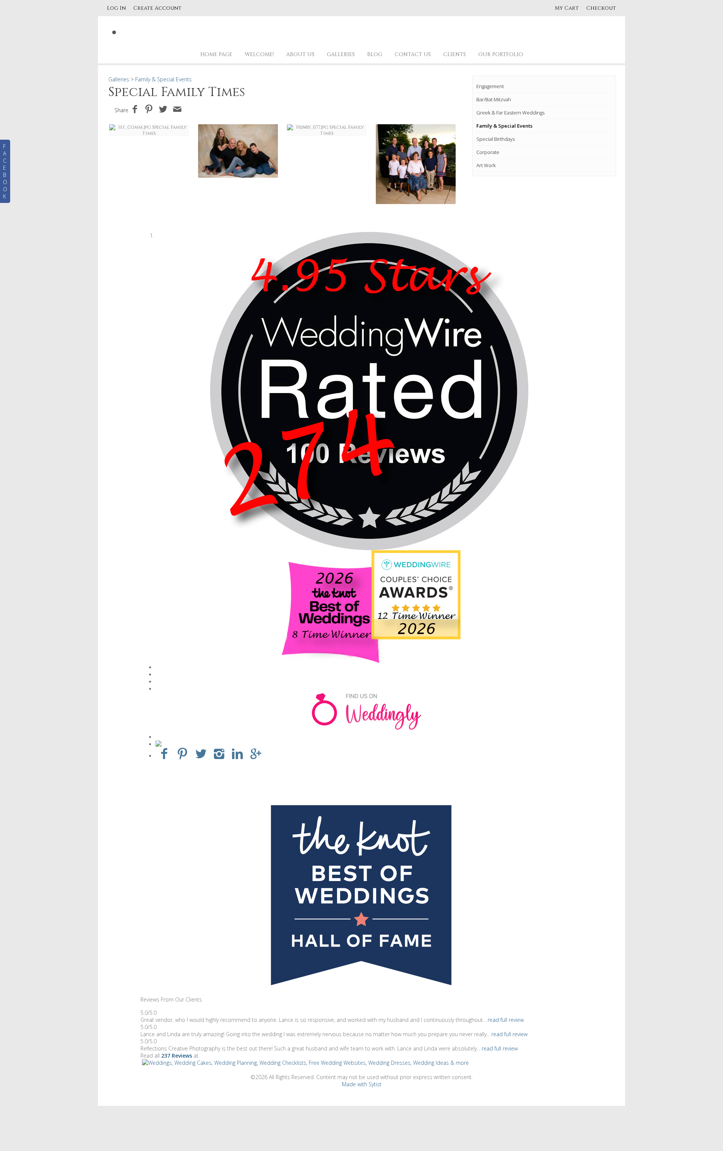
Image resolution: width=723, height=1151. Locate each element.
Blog (374, 54)
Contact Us (413, 54)
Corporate (487, 152)
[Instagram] (219, 753)
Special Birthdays (495, 139)
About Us (300, 54)
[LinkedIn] (237, 753)
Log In (116, 8)
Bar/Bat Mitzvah (493, 99)
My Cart (567, 8)
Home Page (216, 54)
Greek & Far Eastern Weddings (510, 112)
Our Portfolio (500, 54)
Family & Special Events (504, 125)
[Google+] (255, 753)
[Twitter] (200, 753)
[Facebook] (164, 753)
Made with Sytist (361, 1084)
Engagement (490, 86)
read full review (506, 1019)
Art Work (486, 165)
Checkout (601, 8)
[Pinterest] (182, 753)
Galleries (341, 54)
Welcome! (259, 54)
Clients (454, 54)
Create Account (157, 8)
